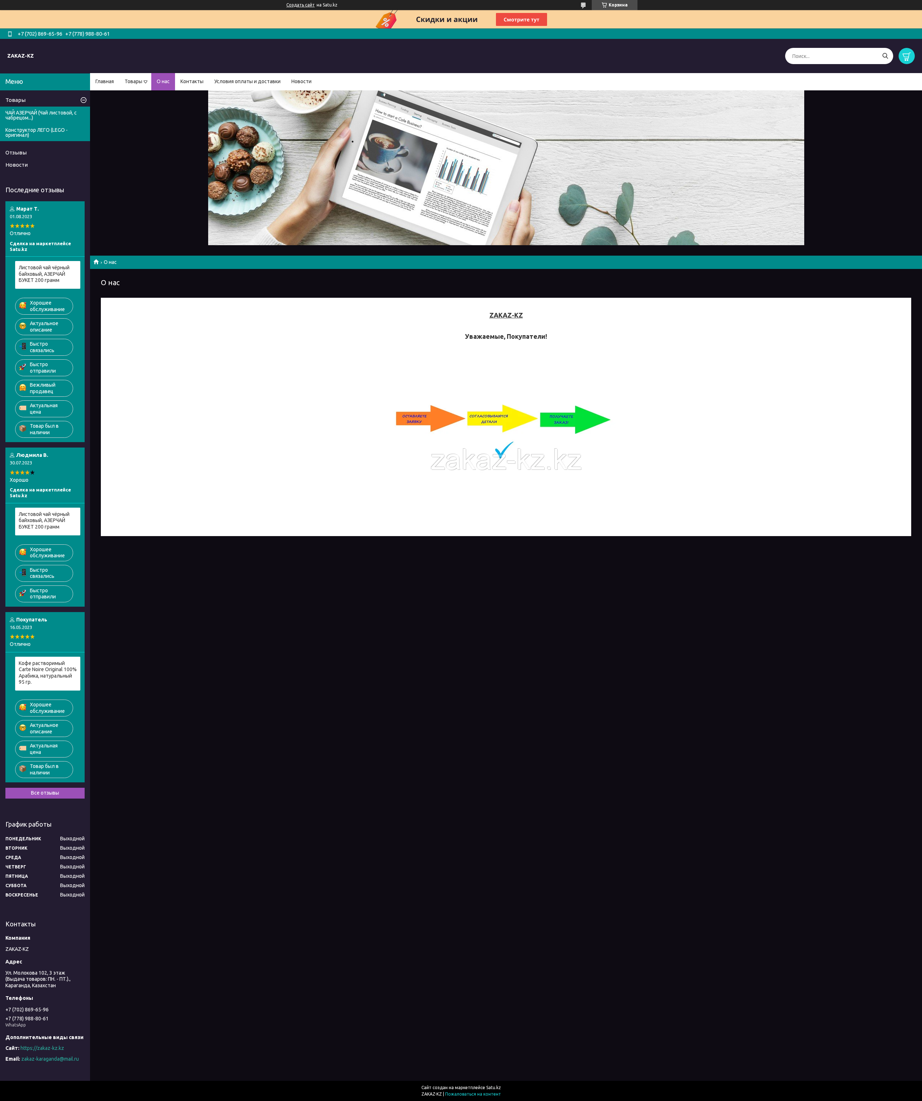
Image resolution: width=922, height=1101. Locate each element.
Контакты (191, 81)
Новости (301, 81)
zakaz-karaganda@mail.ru (50, 1059)
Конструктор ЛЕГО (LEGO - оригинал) (36, 132)
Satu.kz (493, 1087)
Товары (133, 81)
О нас (163, 81)
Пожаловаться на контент (473, 1094)
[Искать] (885, 56)
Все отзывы (45, 793)
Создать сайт (300, 5)
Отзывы (16, 152)
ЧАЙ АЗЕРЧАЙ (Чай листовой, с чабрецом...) (41, 115)
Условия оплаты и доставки (247, 81)
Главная (104, 81)
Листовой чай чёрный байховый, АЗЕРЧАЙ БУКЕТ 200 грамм (44, 274)
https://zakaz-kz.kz (42, 1048)
